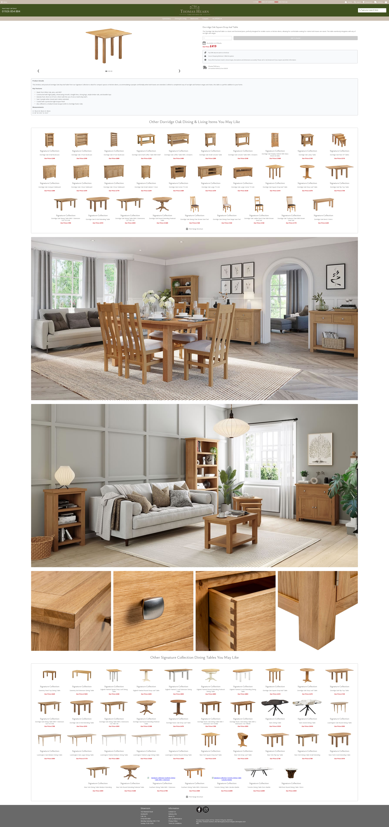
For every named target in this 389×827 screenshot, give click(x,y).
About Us (171, 816)
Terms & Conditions (175, 823)
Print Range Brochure (195, 229)
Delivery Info (172, 814)
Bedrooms (194, 19)
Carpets (205, 19)
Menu (5, 2)
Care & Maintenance (175, 819)
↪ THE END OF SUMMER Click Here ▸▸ (167, 2)
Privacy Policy (172, 821)
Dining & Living (180, 19)
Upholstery (166, 19)
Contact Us (172, 812)
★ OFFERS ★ (217, 19)
